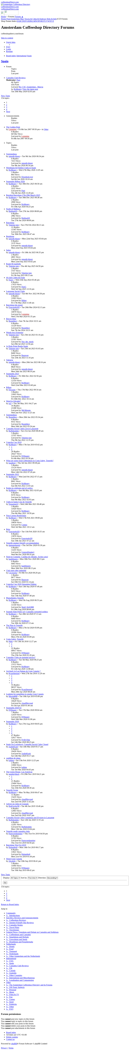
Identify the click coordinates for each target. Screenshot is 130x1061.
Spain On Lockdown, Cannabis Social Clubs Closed (27, 744)
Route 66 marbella (13, 264)
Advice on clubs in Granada (17, 804)
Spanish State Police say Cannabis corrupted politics (27, 612)
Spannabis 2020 (12, 721)
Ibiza (8, 529)
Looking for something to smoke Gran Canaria (25, 694)
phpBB (14, 1044)
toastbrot (12, 463)
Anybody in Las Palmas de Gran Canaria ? (23, 671)
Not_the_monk (27, 342)
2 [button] (6, 105)
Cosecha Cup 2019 (13, 442)
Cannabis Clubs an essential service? (20, 657)
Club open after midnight (16, 570)
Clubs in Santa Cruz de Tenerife (19, 502)
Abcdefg (12, 861)
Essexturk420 (14, 307)
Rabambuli (13, 847)
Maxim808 (13, 696)
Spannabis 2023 (12, 374)
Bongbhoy (13, 321)
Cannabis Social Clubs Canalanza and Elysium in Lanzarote (30, 818)
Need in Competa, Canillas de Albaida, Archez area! (27, 557)
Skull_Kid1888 (27, 607)
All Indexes (41, 19)
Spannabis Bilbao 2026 (15, 181)
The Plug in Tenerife (14, 625)
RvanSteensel (14, 673)
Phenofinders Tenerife (15, 598)
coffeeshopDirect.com (10, 2)
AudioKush (13, 747)
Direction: (42, 878)
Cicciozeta (13, 573)
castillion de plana (13, 758)
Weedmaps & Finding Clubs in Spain (21, 168)
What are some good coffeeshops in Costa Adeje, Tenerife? (29, 461)
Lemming (12, 129)
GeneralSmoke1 (27, 552)
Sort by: (24, 878)
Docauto (12, 390)
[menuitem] (8, 47)
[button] (8, 111)
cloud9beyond (27, 703)
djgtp (11, 641)
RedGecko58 (14, 806)
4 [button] (6, 109)
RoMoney (18, 89)
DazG (11, 280)
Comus (24, 525)
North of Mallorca (13, 209)
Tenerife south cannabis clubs (18, 831)
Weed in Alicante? (13, 401)
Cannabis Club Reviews (16, 78)
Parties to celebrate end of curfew (19, 488)
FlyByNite (25, 740)
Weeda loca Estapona (14, 332)
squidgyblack (14, 774)
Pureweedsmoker (15, 834)
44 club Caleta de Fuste (15, 278)
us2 (10, 403)
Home (3, 17)
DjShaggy (25, 456)
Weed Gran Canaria (14, 859)
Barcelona (10, 223)
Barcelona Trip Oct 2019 (16, 845)
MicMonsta (26, 410)
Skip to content (7, 38)
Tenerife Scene (12, 790)
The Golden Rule (13, 127)
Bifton (24, 300)
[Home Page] (9, 14)
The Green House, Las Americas (19, 772)
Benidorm (10, 236)
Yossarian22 (13, 504)
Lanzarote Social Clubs (15, 291)
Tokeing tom (14, 225)
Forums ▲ (19, 17)
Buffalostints (14, 431)
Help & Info (51, 19)
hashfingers (13, 559)
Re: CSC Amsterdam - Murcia (31, 87)
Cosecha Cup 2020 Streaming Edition (21, 584)
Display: (6, 878)
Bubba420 (13, 211)
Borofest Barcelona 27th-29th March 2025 (23, 195)
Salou (8, 250)
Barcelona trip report (14, 305)
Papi (18, 80)
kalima (11, 760)
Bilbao (8, 387)
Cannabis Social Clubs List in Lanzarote (22, 429)
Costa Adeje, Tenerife (14, 639)
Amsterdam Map (17, 19)
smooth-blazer (14, 156)
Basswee (25, 355)
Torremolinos (11, 154)
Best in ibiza (11, 319)
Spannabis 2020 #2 (13, 708)
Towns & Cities (30, 19)
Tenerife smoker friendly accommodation (22, 543)
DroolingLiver (27, 177)
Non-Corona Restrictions (16, 515)
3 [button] (6, 107)
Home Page (5, 19)
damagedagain (14, 545)
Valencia (9, 360)
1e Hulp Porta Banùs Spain (17, 346)
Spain (4, 61)
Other (46, 129)
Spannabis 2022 (12, 474)
